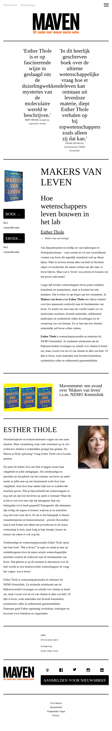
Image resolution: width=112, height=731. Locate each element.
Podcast (47, 670)
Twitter (74, 669)
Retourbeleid (56, 707)
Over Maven (56, 703)
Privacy (56, 715)
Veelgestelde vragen (56, 711)
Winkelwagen (28, 5)
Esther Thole (52, 231)
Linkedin (101, 670)
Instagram (88, 670)
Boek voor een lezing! (55, 238)
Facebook (61, 670)
